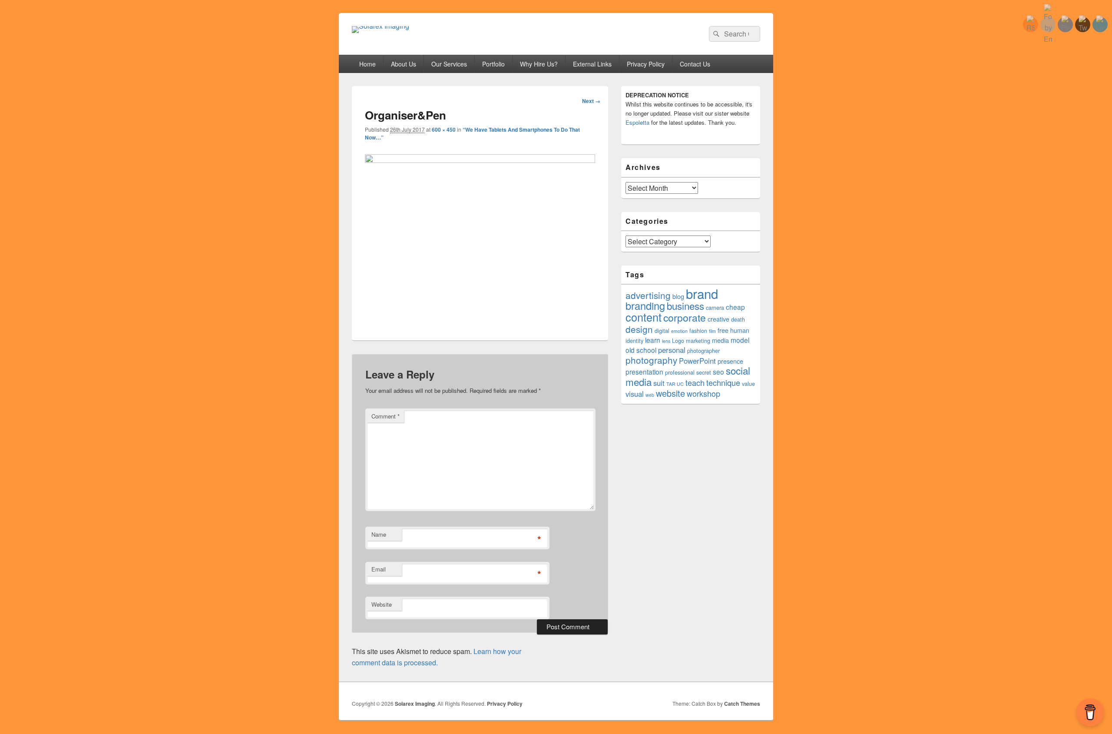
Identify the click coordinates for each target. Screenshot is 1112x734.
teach (695, 382)
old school (641, 350)
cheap (735, 307)
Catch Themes (742, 703)
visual (635, 394)
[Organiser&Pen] (480, 160)
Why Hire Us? (539, 64)
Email (378, 569)
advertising (648, 295)
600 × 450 (444, 129)
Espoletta (637, 122)
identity (634, 341)
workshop (703, 393)
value (748, 384)
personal (671, 350)
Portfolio (493, 64)
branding (645, 305)
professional (680, 372)
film (712, 331)
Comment (385, 416)
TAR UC (675, 384)
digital (662, 331)
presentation (644, 371)
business (685, 305)
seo (718, 371)
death (738, 319)
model (740, 340)
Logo (678, 341)
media (720, 340)
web (649, 395)
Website (381, 604)
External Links (592, 64)
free (723, 330)
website (670, 393)
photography (651, 359)
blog (678, 296)
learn (652, 340)
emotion (679, 331)
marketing (698, 341)
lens (666, 341)
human (739, 330)
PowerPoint (697, 360)
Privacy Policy (646, 64)
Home (367, 64)
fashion (698, 331)
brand (702, 293)
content (644, 317)
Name (378, 534)
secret (703, 372)
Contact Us (695, 64)
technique (723, 382)
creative (718, 319)
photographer (703, 351)
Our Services (449, 64)
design (639, 328)
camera (715, 308)
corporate (684, 317)
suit (659, 383)
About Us (403, 64)
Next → (591, 101)
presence (730, 361)
